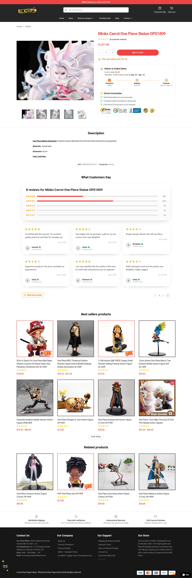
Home (19, 26)
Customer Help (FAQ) (106, 556)
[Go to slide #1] (28, 114)
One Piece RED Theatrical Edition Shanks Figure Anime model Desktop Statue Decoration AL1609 (74, 363)
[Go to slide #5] (82, 114)
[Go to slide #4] (69, 114)
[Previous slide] (20, 70)
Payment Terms (104, 545)
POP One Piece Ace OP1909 (70, 493)
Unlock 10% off (5, 566)
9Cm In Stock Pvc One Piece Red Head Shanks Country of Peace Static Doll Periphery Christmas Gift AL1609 (34, 363)
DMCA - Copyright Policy (67, 552)
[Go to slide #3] (55, 114)
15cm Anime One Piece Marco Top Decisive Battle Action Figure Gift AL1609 (155, 363)
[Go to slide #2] (41, 114)
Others (28, 26)
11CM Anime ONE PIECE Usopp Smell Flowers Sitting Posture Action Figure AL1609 (115, 363)
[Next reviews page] (167, 295)
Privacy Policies (64, 548)
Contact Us (102, 552)
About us (61, 541)
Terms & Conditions (66, 545)
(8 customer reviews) (118, 39)
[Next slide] (90, 70)
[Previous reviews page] (155, 295)
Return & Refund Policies (108, 548)
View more (96, 437)
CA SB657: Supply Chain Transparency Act (75, 556)
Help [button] (187, 575)
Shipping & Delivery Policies (109, 541)
